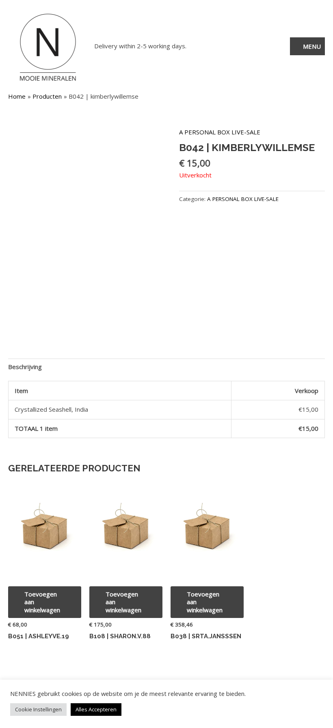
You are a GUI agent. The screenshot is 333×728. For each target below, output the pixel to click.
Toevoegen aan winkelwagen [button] (42, 602)
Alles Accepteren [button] (96, 709)
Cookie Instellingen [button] (38, 709)
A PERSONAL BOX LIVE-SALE (219, 132)
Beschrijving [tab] (25, 367)
